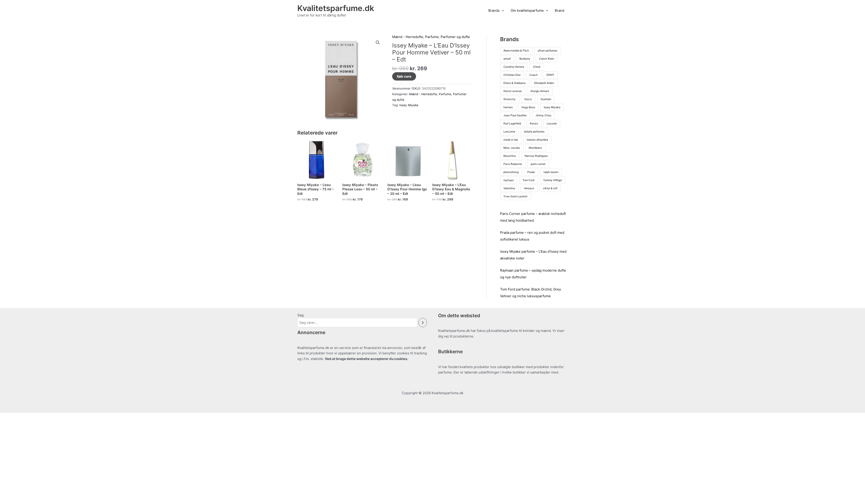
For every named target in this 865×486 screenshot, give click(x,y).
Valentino (509, 188)
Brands (494, 10)
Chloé (536, 66)
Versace (529, 188)
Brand (559, 10)
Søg (300, 315)
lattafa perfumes (534, 131)
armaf (507, 58)
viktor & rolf (550, 188)
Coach (533, 74)
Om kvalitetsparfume (527, 10)
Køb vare (404, 76)
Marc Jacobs (511, 147)
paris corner (538, 164)
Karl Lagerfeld (512, 123)
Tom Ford (528, 180)
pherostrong (511, 172)
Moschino (509, 156)
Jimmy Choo (543, 115)
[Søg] (423, 322)
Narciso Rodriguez (536, 156)
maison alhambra (537, 139)
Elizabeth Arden (544, 83)
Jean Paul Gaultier (515, 115)
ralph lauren (551, 172)
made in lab (510, 139)
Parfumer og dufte (455, 37)
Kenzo (534, 123)
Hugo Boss (528, 107)
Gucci (528, 99)
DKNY (550, 74)
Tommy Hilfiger (552, 180)
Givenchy (509, 99)
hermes (508, 107)
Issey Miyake (408, 105)
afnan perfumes (547, 50)
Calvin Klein (546, 58)
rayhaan (508, 180)
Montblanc (535, 147)
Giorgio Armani (539, 91)
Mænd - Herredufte (407, 37)
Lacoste (552, 123)
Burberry (524, 58)
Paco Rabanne (512, 164)
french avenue (512, 91)
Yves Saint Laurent (515, 196)
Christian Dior (512, 74)
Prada (531, 172)
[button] (502, 10)
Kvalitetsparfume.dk (335, 8)
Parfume (432, 37)
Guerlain (546, 99)
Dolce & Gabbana (514, 83)
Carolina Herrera (513, 66)
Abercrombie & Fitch (516, 50)
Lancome (509, 131)
